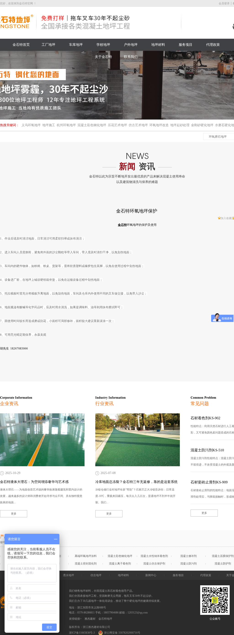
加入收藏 (226, 218)
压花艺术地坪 (117, 125)
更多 (13, 513)
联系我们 (131, 57)
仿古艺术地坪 (138, 125)
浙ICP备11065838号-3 (82, 632)
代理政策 (213, 44)
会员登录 (224, 3)
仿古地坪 (95, 575)
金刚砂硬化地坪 (202, 125)
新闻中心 (150, 575)
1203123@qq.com (138, 612)
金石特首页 (21, 44)
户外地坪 (131, 44)
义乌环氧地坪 (31, 125)
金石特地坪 (105, 618)
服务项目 (185, 44)
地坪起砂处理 (179, 125)
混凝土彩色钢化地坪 (91, 125)
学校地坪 (103, 44)
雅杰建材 (90, 618)
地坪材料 (158, 44)
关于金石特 (103, 57)
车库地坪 (76, 44)
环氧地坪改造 (159, 125)
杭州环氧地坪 (66, 125)
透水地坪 (68, 575)
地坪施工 (48, 125)
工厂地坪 (48, 44)
